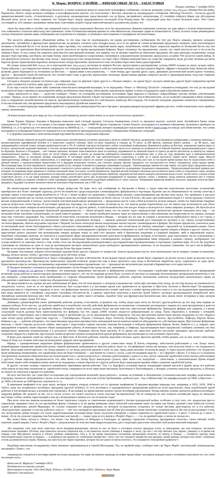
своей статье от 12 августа (26, 270)
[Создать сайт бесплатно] (108, 476)
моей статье (160, 127)
